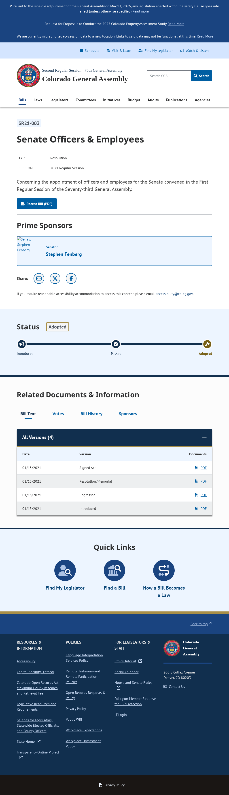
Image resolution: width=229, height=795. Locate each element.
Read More (176, 23)
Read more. (140, 11)
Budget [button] (134, 100)
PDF (204, 467)
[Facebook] (71, 278)
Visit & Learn (121, 50)
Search (203, 75)
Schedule (92, 50)
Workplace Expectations (84, 730)
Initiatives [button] (111, 100)
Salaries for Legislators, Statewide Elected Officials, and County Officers (38, 725)
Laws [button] (38, 100)
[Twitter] (55, 278)
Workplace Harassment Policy (83, 743)
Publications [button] (176, 100)
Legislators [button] (58, 100)
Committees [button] (86, 100)
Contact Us (177, 686)
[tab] (28, 414)
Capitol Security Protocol (35, 671)
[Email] (39, 278)
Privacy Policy (76, 708)
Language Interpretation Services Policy (84, 658)
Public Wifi (74, 719)
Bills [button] (22, 100)
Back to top (199, 623)
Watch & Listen (197, 50)
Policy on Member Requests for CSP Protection (135, 701)
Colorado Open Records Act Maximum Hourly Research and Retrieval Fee (37, 687)
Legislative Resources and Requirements (36, 706)
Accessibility (26, 661)
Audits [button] (153, 100)
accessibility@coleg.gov (174, 293)
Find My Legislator (158, 50)
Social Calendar (126, 671)
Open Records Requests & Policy (86, 695)
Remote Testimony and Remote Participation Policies (83, 676)
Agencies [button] (202, 100)
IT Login (120, 714)
